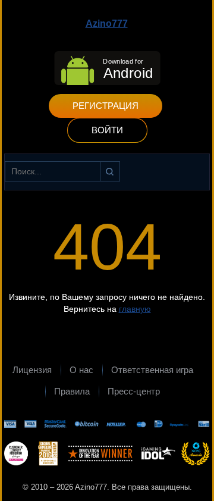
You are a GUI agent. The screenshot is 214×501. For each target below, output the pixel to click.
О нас (81, 370)
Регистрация (106, 106)
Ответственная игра (152, 370)
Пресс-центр (134, 391)
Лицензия (32, 370)
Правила (72, 391)
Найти (110, 171)
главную (135, 309)
